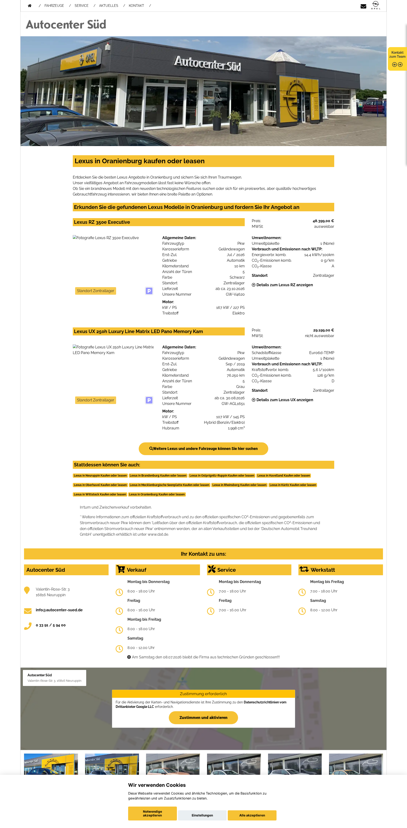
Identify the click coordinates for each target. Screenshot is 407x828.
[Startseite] (376, 5)
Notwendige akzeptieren (152, 813)
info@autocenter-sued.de (59, 610)
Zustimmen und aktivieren (203, 717)
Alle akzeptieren (252, 815)
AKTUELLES (108, 6)
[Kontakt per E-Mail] (363, 5)
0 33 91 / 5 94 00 (51, 625)
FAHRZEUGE (54, 6)
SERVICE (82, 6)
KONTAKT (136, 6)
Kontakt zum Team (397, 54)
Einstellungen (202, 815)
